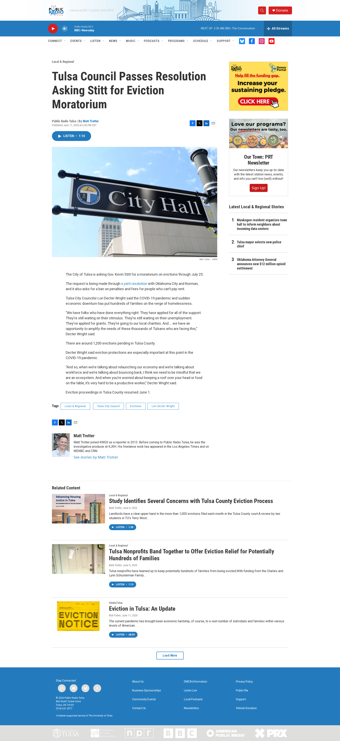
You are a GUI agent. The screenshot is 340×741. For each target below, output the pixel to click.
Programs (176, 41)
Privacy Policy (244, 681)
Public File (242, 690)
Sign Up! (259, 187)
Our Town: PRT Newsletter (258, 160)
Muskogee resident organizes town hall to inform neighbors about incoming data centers (262, 224)
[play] (53, 28)
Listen (95, 41)
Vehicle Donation (246, 708)
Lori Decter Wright (163, 406)
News (113, 41)
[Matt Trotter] (61, 445)
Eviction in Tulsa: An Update (142, 608)
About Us (138, 681)
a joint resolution (134, 284)
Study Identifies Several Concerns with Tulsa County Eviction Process (191, 500)
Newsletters (191, 708)
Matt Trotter (91, 121)
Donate (282, 10)
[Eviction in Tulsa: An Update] (78, 616)
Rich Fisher (115, 615)
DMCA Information (195, 681)
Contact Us (139, 708)
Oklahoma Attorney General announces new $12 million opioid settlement (261, 263)
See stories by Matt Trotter (96, 457)
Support (224, 41)
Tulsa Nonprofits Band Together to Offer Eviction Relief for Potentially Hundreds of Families (191, 555)
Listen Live (190, 690)
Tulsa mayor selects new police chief (259, 244)
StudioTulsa (116, 602)
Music (130, 41)
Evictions (135, 406)
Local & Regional (63, 62)
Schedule (200, 41)
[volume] (64, 28)
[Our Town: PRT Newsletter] (258, 133)
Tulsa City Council (108, 406)
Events (76, 41)
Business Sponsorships (146, 690)
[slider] (71, 28)
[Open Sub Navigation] (65, 41)
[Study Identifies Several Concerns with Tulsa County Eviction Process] (78, 508)
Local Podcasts (193, 699)
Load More (170, 655)
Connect (55, 41)
